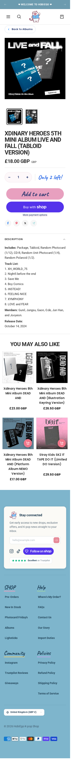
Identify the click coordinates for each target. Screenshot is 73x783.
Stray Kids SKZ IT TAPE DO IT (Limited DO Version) (52, 459)
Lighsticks (11, 638)
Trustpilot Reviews (16, 672)
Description (14, 239)
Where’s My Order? (49, 596)
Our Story (44, 627)
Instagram (11, 662)
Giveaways (11, 683)
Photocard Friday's (16, 617)
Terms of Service (48, 693)
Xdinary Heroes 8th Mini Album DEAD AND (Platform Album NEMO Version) (18, 464)
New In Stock (13, 607)
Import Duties (46, 638)
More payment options (35, 214)
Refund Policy (46, 672)
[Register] (56, 540)
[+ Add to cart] (28, 443)
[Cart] (61, 16)
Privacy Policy (46, 662)
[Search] (19, 16)
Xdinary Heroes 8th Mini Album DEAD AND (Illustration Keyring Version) (52, 395)
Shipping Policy (47, 683)
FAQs (41, 607)
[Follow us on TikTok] (18, 551)
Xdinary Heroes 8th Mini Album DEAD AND (18, 393)
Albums (9, 627)
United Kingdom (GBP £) (23, 712)
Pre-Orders (12, 596)
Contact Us (44, 617)
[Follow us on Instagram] (13, 551)
